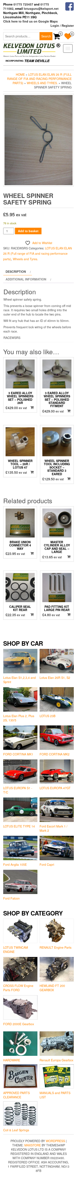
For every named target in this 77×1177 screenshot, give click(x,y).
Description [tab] (16, 271)
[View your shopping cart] (56, 38)
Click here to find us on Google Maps (30, 21)
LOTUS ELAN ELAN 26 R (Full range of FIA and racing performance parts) (39, 78)
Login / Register (62, 25)
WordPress (55, 1141)
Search (46, 36)
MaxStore (32, 1145)
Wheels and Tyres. (42, 83)
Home (20, 74)
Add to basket (28, 231)
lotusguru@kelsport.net (41, 8)
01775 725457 (23, 4)
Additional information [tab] (26, 279)
